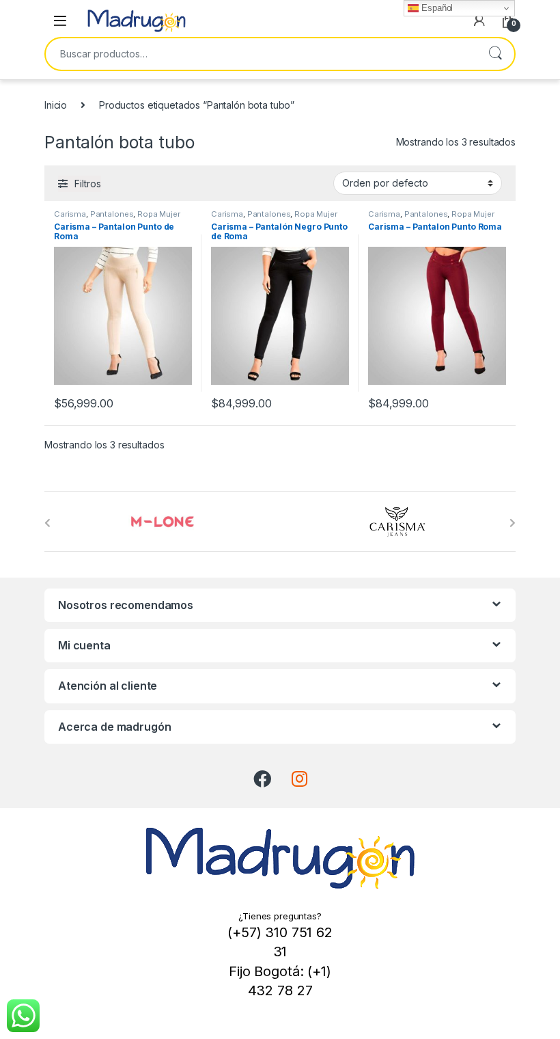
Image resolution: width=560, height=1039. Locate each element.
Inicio (55, 105)
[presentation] (47, 523)
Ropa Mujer (158, 214)
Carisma (70, 214)
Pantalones (112, 214)
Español (436, 8)
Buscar (495, 54)
